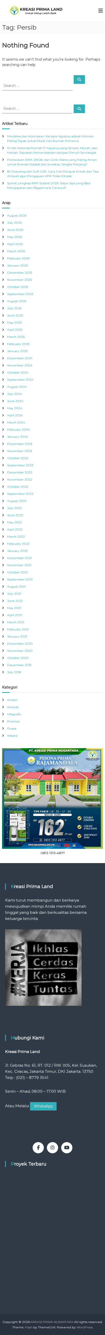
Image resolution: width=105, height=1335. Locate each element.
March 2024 (16, 422)
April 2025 (14, 330)
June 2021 (14, 601)
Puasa (11, 728)
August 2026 (17, 215)
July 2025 (14, 308)
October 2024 (18, 372)
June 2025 (15, 315)
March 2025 (16, 337)
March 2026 (16, 251)
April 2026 (15, 244)
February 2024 (18, 429)
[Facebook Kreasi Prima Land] (38, 1147)
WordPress (84, 1327)
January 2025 (17, 351)
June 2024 (15, 401)
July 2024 (14, 394)
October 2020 (18, 658)
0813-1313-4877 (53, 853)
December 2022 (19, 472)
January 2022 (17, 551)
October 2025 (17, 287)
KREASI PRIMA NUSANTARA (52, 1322)
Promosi (13, 721)
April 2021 (14, 615)
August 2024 (17, 387)
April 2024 (15, 415)
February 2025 (18, 344)
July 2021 (14, 594)
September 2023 (20, 465)
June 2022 (15, 515)
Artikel (12, 700)
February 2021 (18, 629)
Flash (29, 1327)
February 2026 (18, 258)
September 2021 (20, 579)
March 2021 (15, 622)
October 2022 (17, 486)
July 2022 (14, 508)
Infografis (14, 714)
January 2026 (17, 265)
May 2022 (14, 522)
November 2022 (19, 479)
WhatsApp (43, 1106)
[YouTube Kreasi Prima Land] (66, 1147)
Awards (13, 707)
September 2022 (20, 494)
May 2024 (14, 408)
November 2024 (19, 365)
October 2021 (17, 572)
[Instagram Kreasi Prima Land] (52, 1147)
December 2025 (19, 272)
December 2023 (19, 444)
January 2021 (17, 636)
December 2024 (20, 358)
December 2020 (20, 643)
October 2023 (17, 458)
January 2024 (17, 437)
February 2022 (18, 544)
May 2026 (14, 237)
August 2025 (16, 301)
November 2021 (19, 565)
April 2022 (15, 529)
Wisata (12, 735)
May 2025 (14, 322)
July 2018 (14, 672)
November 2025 (19, 280)
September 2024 (20, 379)
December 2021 (19, 558)
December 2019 (19, 665)
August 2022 (17, 501)
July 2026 (14, 222)
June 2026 (15, 230)
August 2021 (16, 586)
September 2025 (20, 294)
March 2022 (16, 536)
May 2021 (14, 608)
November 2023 (19, 451)
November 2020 (20, 651)
